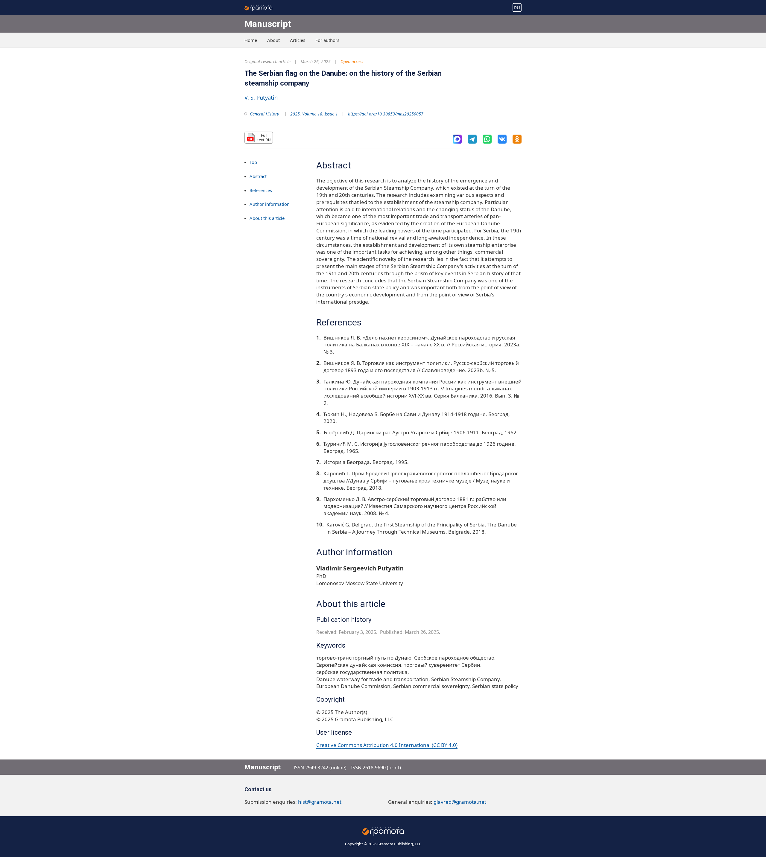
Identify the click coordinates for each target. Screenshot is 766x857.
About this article (267, 218)
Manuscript (267, 24)
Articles (297, 40)
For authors (327, 40)
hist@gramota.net (319, 801)
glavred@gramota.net (460, 801)
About (273, 40)
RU (517, 7)
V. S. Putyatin (261, 97)
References (261, 190)
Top (253, 162)
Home (250, 40)
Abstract (258, 176)
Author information (270, 204)
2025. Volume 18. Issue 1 (314, 114)
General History (264, 114)
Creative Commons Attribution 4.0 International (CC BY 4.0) (387, 745)
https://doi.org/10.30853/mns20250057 (385, 114)
